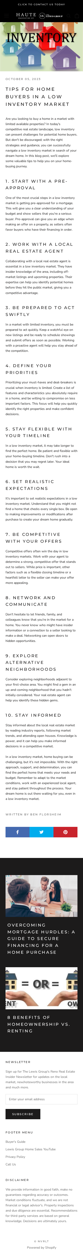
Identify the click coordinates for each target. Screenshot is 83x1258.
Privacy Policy (15, 1157)
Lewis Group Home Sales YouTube (31, 1149)
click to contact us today (41, 4)
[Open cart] (77, 15)
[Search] (69, 16)
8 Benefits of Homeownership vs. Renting (38, 1024)
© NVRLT (41, 1241)
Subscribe (23, 1114)
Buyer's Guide (15, 1142)
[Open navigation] (6, 15)
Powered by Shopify (41, 1247)
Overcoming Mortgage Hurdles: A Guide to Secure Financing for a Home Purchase (41, 939)
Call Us (11, 1164)
